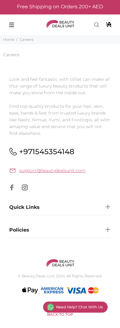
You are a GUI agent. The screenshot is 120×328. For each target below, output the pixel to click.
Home (8, 39)
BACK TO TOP (60, 314)
